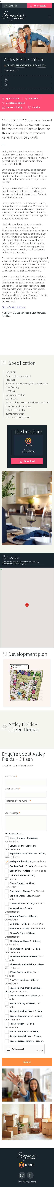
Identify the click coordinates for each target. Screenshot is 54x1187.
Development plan (15, 102)
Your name (11, 776)
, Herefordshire (21, 840)
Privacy (33, 1181)
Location (33, 98)
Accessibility (23, 1181)
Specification (13, 98)
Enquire (36, 107)
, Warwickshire (28, 861)
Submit (27, 1061)
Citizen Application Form (13, 307)
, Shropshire (27, 903)
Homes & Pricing (14, 107)
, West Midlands (25, 855)
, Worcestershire (20, 847)
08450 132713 (40, 5)
